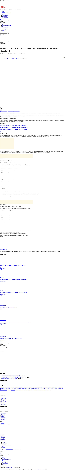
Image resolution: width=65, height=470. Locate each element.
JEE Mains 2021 (3, 399)
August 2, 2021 (3, 323)
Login (3, 6)
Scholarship (13, 390)
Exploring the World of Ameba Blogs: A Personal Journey (11, 375)
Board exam (2, 277)
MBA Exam (3, 388)
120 (1, 309)
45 (1, 324)
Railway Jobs (53, 388)
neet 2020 (28, 388)
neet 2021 (31, 388)
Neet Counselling (36, 388)
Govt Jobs (59, 387)
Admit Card (7, 387)
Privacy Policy (4, 443)
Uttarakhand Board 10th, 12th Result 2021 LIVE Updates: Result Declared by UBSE (15, 321)
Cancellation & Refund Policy (6, 445)
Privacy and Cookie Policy (41, 469)
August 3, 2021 (3, 294)
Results (56, 388)
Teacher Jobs (33, 390)
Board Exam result (17, 58)
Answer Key (10, 387)
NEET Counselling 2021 (42, 388)
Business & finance (5, 16)
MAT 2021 (2, 440)
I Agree (46, 469)
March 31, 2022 (3, 281)
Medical (19, 388)
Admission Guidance (9, 449)
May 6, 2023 (3, 268)
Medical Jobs (23, 388)
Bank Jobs (13, 387)
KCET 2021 (3, 419)
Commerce (34, 387)
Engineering (46, 387)
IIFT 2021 (2, 403)
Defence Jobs (38, 387)
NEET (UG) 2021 (3, 398)
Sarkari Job (3, 390)
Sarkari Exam (60, 388)
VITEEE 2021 (3, 414)
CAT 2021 (2, 435)
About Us (3, 442)
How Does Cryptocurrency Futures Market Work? (9, 376)
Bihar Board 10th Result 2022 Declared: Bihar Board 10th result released (13, 127)
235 (1, 295)
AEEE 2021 (3, 416)
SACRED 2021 (3, 404)
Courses (3, 12)
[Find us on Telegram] (4, 1)
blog (19, 387)
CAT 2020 (2, 400)
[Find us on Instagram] (3, 1)
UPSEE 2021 (3, 418)
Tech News (37, 390)
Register (4, 7)
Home (3, 11)
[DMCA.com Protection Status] (7, 432)
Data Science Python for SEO (6, 25)
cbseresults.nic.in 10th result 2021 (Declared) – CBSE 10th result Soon (13, 129)
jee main (62, 387)
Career (31, 387)
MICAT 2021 (3, 439)
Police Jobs (49, 388)
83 (1, 269)
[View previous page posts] (0, 131)
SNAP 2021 (3, 436)
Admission (2, 387)
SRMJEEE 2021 (3, 413)
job (1, 388)
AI (2, 13)
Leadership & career (5, 15)
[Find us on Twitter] (1, 1)
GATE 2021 (3, 402)
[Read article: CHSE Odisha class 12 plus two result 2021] (32, 300)
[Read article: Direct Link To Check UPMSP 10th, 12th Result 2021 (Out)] (32, 330)
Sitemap (3, 447)
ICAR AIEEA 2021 (4, 401)
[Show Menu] (0, 35)
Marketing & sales (5, 17)
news (46, 388)
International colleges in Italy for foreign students (9, 378)
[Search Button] (0, 19)
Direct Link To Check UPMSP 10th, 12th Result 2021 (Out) (11, 338)
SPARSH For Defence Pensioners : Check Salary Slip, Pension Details (13, 377)
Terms (3, 446)
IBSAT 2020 (3, 437)
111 (1, 282)
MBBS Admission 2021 (15, 388)
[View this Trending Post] (0, 267)
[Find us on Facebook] (0, 1)
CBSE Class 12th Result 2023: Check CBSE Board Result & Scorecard (13, 125)
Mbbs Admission (8, 388)
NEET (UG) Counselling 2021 (5, 424)
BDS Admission (16, 387)
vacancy (48, 390)
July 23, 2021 (12, 58)
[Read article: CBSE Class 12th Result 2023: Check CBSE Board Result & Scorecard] (32, 260)
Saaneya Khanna (7, 58)
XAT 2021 (2, 438)
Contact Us (3, 18)
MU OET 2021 (3, 417)
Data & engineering (5, 14)
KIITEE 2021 (3, 415)
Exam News (54, 387)
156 (1, 341)
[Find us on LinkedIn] (2, 1)
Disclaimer (3, 444)
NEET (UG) (2, 423)
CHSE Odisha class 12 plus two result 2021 (8, 307)
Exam (50, 387)
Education (42, 387)
